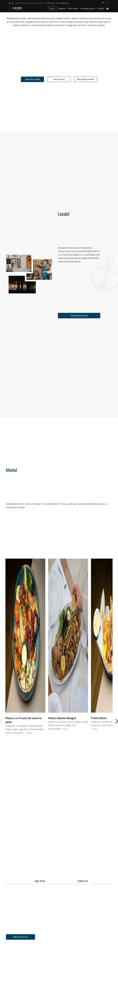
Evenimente (73, 8)
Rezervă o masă (32, 79)
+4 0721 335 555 (20, 3)
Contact (100, 8)
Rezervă (62, 8)
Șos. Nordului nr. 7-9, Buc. (35, 3)
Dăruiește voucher (85, 79)
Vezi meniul (59, 79)
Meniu (52, 9)
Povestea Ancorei (87, 8)
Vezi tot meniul (20, 937)
